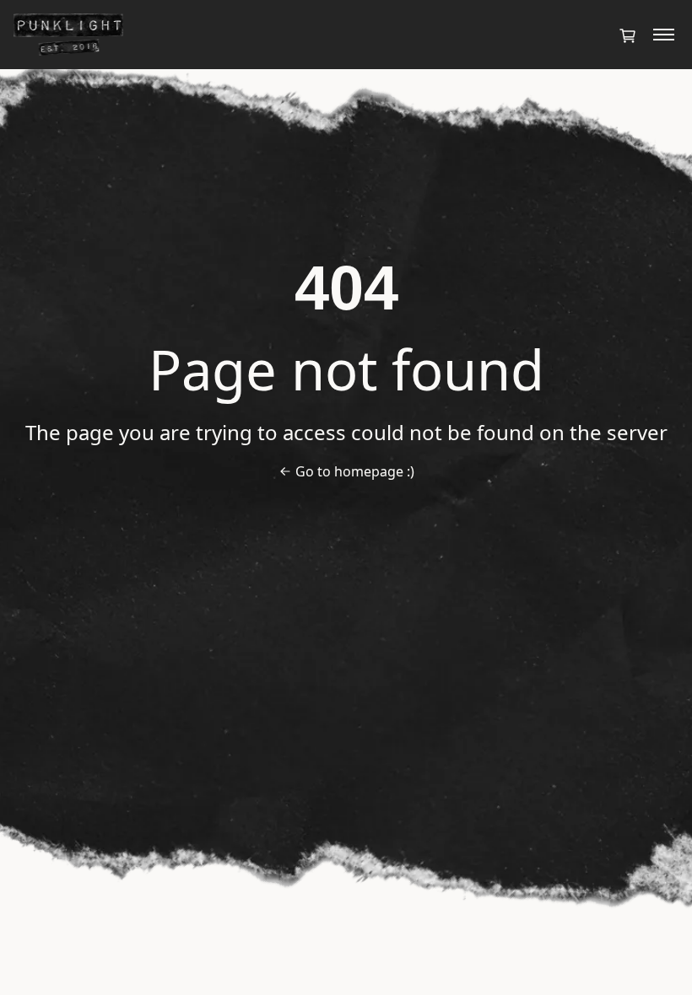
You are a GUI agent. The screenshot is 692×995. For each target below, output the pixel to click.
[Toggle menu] (663, 34)
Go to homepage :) (354, 471)
